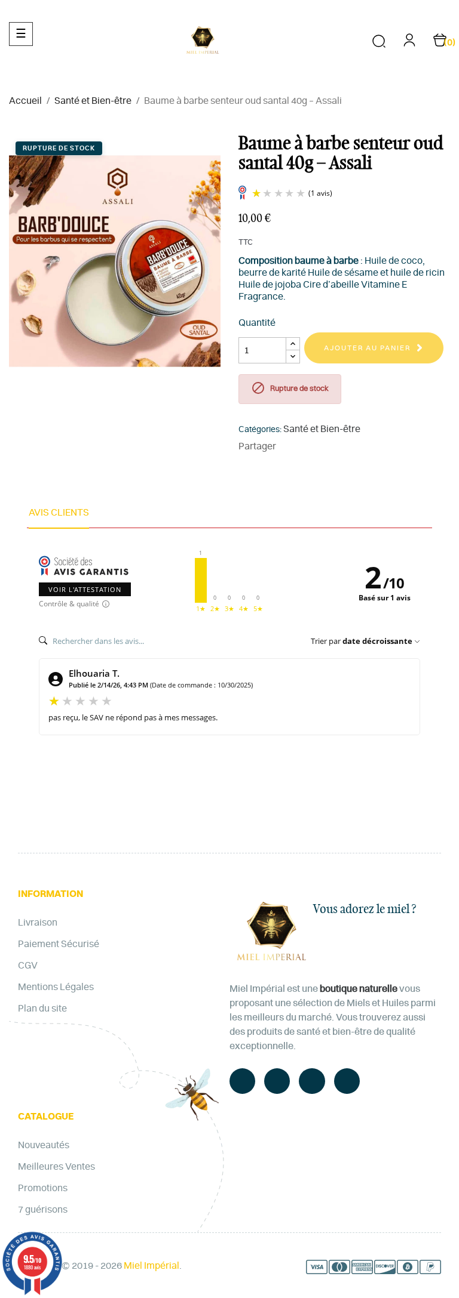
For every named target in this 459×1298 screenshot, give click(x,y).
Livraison (37, 922)
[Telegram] (312, 1081)
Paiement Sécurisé (58, 944)
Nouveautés (43, 1145)
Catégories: (259, 430)
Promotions (43, 1188)
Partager (290, 446)
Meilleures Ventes (56, 1166)
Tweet (308, 446)
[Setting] (409, 44)
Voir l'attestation (84, 589)
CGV (28, 965)
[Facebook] (242, 1081)
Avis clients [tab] (59, 512)
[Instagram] (347, 1081)
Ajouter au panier (367, 348)
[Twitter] (277, 1081)
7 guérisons (43, 1209)
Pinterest (326, 446)
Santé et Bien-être (321, 429)
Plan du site (42, 1008)
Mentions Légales (56, 987)
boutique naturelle (358, 989)
